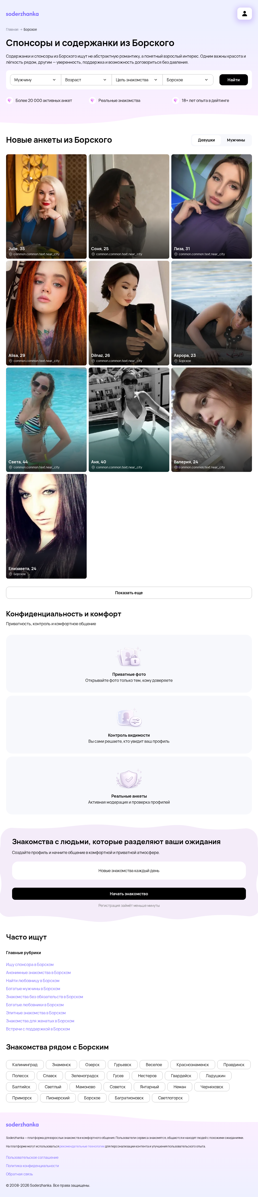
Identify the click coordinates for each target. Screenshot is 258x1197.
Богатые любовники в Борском (35, 1004)
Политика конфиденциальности (32, 1165)
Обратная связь (19, 1174)
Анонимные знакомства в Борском (38, 972)
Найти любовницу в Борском (32, 980)
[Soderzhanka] (22, 14)
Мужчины (236, 140)
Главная (12, 29)
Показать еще (129, 592)
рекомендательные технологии (82, 1146)
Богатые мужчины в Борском (33, 988)
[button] (25, 1064)
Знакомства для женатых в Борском (40, 1021)
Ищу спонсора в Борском (30, 964)
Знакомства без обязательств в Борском (44, 996)
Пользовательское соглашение (32, 1157)
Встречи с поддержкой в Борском (38, 1029)
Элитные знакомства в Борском (36, 1013)
